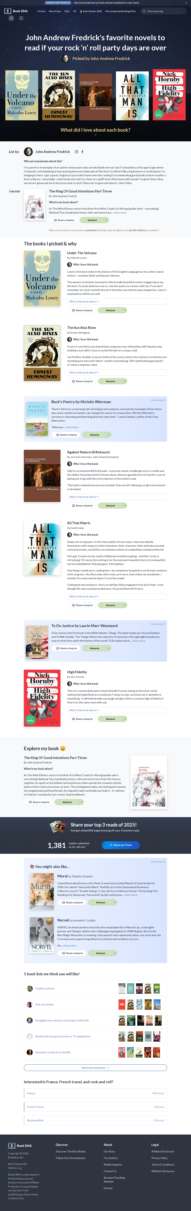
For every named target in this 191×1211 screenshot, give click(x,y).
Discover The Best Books (71, 1151)
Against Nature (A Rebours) (88, 452)
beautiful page (91, 830)
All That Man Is (78, 523)
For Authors (111, 1158)
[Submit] (143, 11)
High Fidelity (77, 672)
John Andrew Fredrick (110, 58)
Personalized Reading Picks (120, 11)
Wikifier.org (15, 1168)
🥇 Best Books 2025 (91, 11)
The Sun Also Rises (81, 327)
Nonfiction (55, 11)
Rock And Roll (35, 1120)
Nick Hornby (77, 676)
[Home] (18, 11)
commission (90, 230)
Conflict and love (44, 988)
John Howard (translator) (106, 456)
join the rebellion (137, 230)
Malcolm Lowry (78, 257)
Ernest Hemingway (80, 332)
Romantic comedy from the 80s (53, 1052)
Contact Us (110, 1171)
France (31, 1093)
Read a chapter (66, 220)
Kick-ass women (44, 1004)
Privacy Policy (159, 1158)
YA (74, 11)
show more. (120, 212)
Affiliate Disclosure (162, 1151)
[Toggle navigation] (21, 18)
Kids (67, 11)
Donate (108, 1188)
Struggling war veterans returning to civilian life (62, 1020)
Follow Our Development (70, 1158)
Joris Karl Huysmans (80, 456)
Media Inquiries (113, 1164)
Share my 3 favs (122, 844)
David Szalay (77, 527)
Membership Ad (158, 400)
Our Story (109, 1151)
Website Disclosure (163, 1171)
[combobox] (163, 11)
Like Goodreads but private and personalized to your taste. (107, 2)
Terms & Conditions (162, 1164)
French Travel (35, 1106)
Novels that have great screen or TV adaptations (62, 1036)
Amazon (92, 220)
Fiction (41, 11)
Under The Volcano (82, 253)
